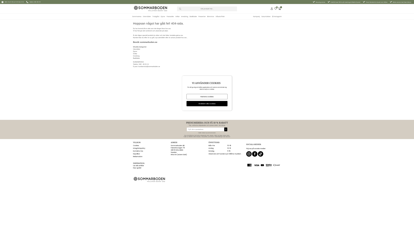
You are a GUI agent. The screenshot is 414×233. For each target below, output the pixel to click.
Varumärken (266, 16)
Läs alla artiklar (138, 166)
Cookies (136, 145)
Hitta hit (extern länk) (179, 154)
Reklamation (137, 156)
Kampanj (256, 16)
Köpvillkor (136, 154)
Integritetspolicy (139, 148)
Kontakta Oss (138, 151)
